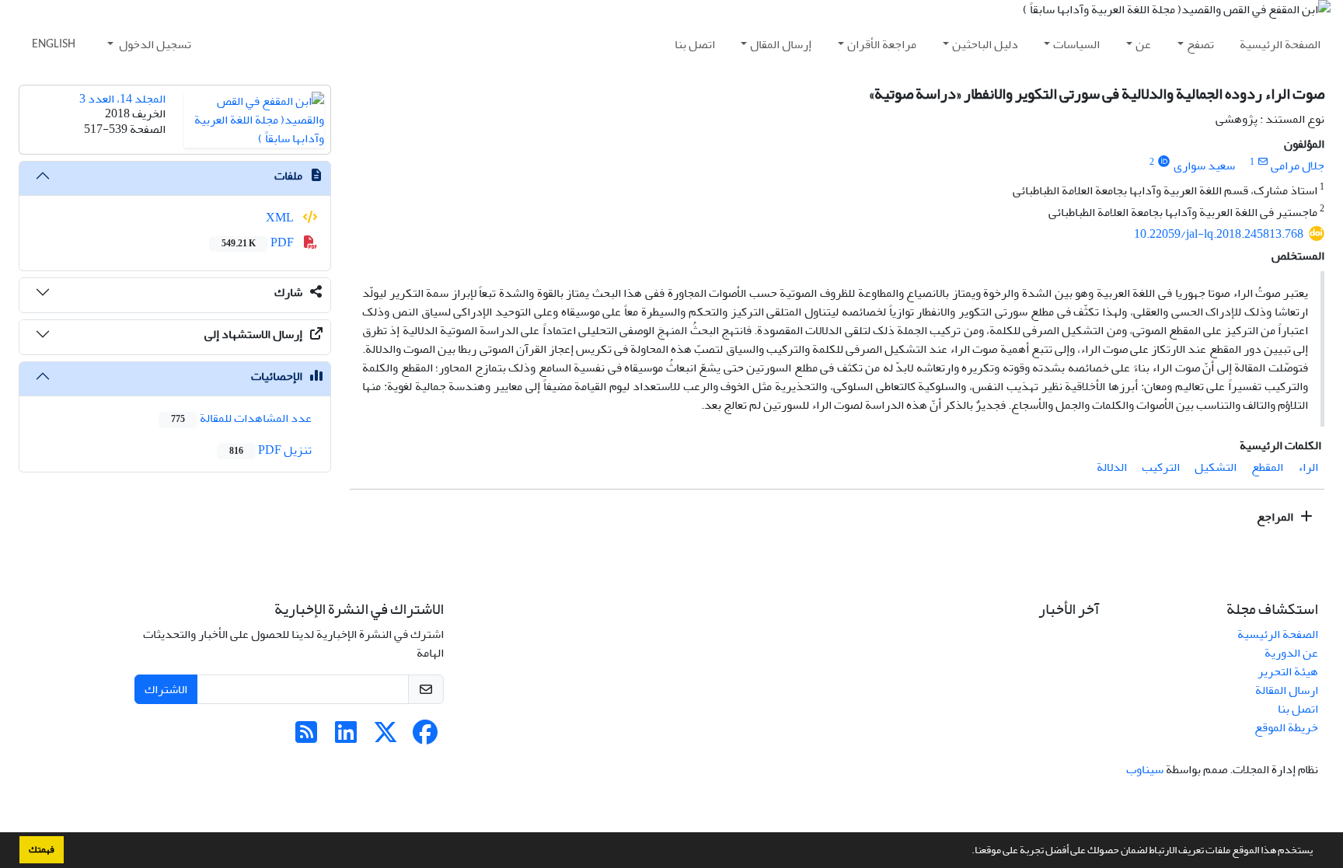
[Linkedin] (346, 737)
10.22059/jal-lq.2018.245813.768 (1218, 234)
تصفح (1200, 44)
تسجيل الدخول (154, 44)
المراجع (1276, 516)
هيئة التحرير (1288, 671)
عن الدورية (1291, 652)
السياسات (1076, 44)
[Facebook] (425, 737)
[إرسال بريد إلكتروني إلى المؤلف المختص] (1262, 162)
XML (281, 217)
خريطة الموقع (1286, 727)
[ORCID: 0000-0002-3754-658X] (1163, 162)
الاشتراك (166, 689)
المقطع (1267, 467)
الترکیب (1161, 467)
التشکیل (1216, 467)
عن (1143, 44)
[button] (967, 851)
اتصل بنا (695, 44)
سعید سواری (1204, 165)
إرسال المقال (780, 44)
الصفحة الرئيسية (1280, 44)
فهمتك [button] (41, 849)
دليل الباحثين (985, 44)
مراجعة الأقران (881, 44)
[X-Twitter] (385, 737)
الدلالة (1112, 467)
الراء (1308, 467)
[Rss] (306, 737)
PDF (259, 242)
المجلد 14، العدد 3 (122, 98)
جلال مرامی (1297, 165)
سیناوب (1144, 769)
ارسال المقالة (1286, 690)
